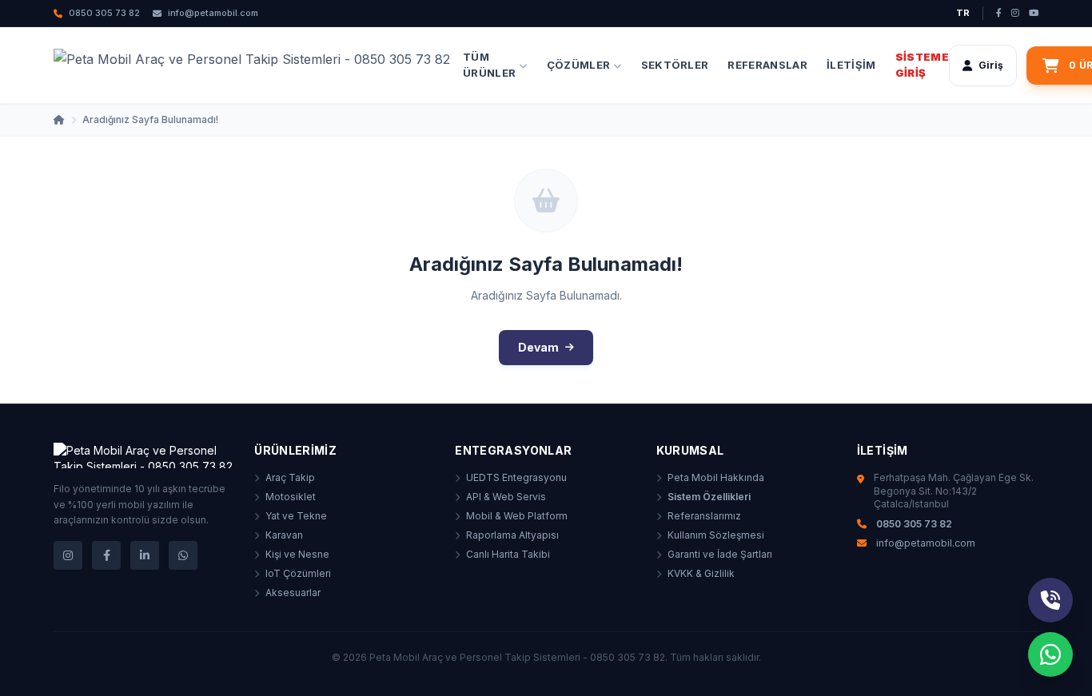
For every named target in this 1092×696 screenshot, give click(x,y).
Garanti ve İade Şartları (720, 554)
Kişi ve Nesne (297, 554)
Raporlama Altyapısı (512, 535)
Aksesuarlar (293, 593)
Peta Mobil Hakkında (716, 477)
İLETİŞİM (851, 64)
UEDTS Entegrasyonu (516, 477)
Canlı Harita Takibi (508, 554)
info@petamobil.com (213, 12)
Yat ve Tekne (296, 516)
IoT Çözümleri (298, 573)
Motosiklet (290, 497)
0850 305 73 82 (104, 12)
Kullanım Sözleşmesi (716, 535)
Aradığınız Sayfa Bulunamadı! (150, 119)
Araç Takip (290, 477)
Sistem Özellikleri (709, 497)
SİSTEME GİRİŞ (922, 64)
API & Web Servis (506, 497)
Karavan (284, 535)
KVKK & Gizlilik (701, 573)
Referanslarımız (704, 516)
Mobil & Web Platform (517, 516)
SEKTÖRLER (675, 64)
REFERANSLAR (767, 64)
